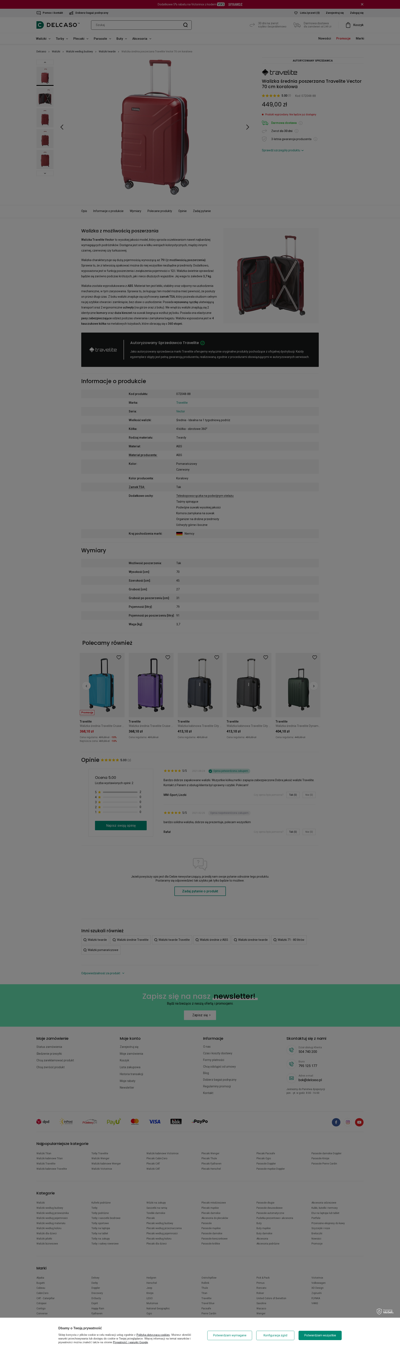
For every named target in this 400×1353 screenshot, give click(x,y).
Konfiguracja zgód (275, 1335)
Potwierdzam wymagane (229, 1335)
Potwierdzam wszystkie (320, 1335)
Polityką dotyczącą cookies (153, 1334)
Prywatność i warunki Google (130, 1342)
